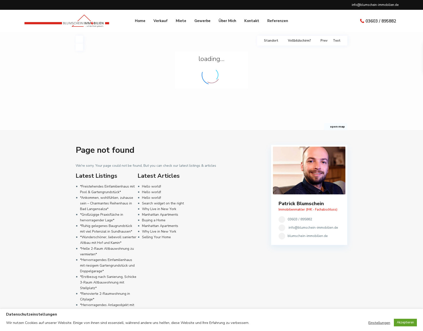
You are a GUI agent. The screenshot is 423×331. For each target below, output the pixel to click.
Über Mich (227, 20)
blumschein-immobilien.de (308, 236)
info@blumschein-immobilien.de (313, 227)
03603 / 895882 (380, 21)
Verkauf (160, 20)
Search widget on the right (163, 203)
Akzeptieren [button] (405, 322)
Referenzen (277, 20)
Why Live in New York (159, 209)
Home (140, 20)
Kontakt (251, 20)
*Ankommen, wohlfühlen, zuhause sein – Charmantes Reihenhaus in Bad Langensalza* (106, 203)
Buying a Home (153, 220)
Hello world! (151, 186)
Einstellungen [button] (379, 322)
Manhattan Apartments (160, 214)
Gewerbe (202, 20)
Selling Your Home (156, 237)
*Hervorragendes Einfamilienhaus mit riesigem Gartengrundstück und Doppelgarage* (107, 265)
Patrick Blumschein (301, 203)
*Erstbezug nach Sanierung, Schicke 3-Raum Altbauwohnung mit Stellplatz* (108, 282)
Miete (181, 20)
